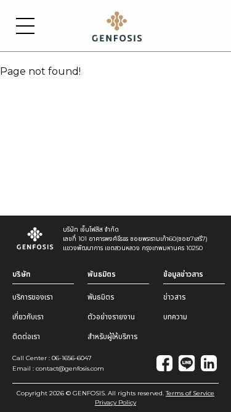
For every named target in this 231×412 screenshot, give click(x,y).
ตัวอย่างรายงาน (111, 316)
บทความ (175, 316)
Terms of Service (190, 393)
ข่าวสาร (174, 296)
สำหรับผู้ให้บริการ (112, 336)
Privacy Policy (115, 402)
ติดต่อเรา (26, 336)
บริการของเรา (32, 296)
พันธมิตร (100, 296)
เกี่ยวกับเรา (28, 316)
